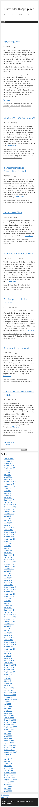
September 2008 (10, 727)
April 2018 (8, 477)
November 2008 (10, 722)
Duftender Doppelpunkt (19, 9)
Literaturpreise (25, 287)
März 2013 (8, 608)
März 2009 (8, 713)
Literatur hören (8, 379)
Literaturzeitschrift (9, 336)
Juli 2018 (7, 470)
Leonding (6, 153)
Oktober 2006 (9, 777)
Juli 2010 (7, 676)
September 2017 (10, 486)
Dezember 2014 (10, 559)
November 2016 (10, 507)
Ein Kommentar (27, 202)
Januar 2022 (9, 459)
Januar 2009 (9, 718)
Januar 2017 (8, 502)
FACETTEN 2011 (11, 42)
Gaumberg (28, 151)
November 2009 (10, 695)
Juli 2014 (7, 571)
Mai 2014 (7, 576)
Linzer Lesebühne (12, 212)
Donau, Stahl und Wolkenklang (19, 118)
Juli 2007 (7, 757)
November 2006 (10, 775)
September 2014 (10, 566)
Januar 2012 (8, 640)
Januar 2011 (8, 663)
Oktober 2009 (9, 697)
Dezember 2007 (10, 745)
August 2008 (9, 729)
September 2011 (10, 649)
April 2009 (8, 711)
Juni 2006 (8, 786)
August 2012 (9, 624)
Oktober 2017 (9, 484)
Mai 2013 (7, 603)
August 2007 (9, 754)
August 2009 (9, 702)
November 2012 (10, 617)
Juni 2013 (7, 601)
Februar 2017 (9, 500)
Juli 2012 (7, 626)
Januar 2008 (9, 743)
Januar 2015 (8, 557)
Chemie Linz (17, 149)
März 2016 (8, 525)
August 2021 (9, 463)
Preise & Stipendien (10, 285)
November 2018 (10, 466)
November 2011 (10, 644)
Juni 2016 (7, 518)
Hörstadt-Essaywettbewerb (18, 253)
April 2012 (8, 633)
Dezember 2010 (10, 665)
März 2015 (8, 553)
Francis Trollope (18, 151)
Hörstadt (20, 285)
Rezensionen (7, 149)
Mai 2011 (7, 653)
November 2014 (10, 562)
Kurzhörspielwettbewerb (16, 348)
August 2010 (9, 674)
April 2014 (8, 578)
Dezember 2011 (10, 642)
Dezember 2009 (10, 692)
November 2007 (10, 747)
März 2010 (8, 686)
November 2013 (10, 589)
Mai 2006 (7, 789)
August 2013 (9, 596)
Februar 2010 (9, 688)
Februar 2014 (9, 582)
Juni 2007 (8, 759)
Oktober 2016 (9, 509)
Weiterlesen (7, 100)
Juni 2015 (7, 546)
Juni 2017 (7, 491)
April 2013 (8, 605)
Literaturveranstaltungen (11, 200)
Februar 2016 (9, 527)
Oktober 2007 (9, 750)
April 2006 (8, 791)
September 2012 (10, 621)
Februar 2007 (9, 768)
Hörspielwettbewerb (21, 379)
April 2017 (8, 495)
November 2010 (10, 667)
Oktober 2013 (9, 592)
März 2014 (8, 580)
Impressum (5, 795)
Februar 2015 (9, 555)
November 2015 (10, 534)
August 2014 (9, 569)
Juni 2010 (7, 679)
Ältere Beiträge (8, 442)
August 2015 (9, 541)
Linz (31, 104)
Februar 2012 (9, 637)
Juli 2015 (7, 544)
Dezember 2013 (10, 587)
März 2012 (8, 635)
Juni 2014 (7, 573)
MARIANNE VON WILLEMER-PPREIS (15, 433)
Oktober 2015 (9, 537)
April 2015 (8, 550)
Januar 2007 (9, 770)
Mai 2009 (7, 708)
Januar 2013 (8, 612)
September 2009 (10, 699)
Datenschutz (5, 797)
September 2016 (10, 511)
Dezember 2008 (10, 720)
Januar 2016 (8, 530)
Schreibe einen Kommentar (12, 158)
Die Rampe (26, 334)
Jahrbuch (26, 104)
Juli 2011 (7, 651)
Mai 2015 (7, 548)
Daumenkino (25, 200)
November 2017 (10, 482)
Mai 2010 (7, 681)
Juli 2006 (7, 784)
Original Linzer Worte (17, 241)
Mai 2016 (7, 521)
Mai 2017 (7, 493)
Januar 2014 (8, 585)
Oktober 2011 (9, 647)
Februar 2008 (9, 741)
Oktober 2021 (9, 461)
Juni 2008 (8, 731)
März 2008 (8, 738)
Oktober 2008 (9, 724)
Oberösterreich (15, 106)
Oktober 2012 (9, 619)
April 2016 (8, 523)
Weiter (9, 444)
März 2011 (8, 658)
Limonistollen (25, 153)
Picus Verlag (14, 156)
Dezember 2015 (10, 532)
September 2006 (10, 779)
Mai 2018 (7, 475)
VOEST (30, 156)
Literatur (6, 106)
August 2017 (9, 489)
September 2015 (10, 539)
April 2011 (7, 656)
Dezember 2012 (10, 614)
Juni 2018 (7, 472)
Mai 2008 (7, 734)
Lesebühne (24, 239)
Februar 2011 (9, 660)
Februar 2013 (9, 610)
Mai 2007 (7, 761)
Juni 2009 (8, 706)
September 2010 (10, 672)
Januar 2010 (8, 690)
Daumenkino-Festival (10, 202)
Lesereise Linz (15, 153)
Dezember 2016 (10, 504)
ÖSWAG (6, 156)
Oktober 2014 (9, 564)
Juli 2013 (7, 598)
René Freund (23, 156)
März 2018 (8, 479)
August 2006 (9, 782)
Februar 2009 (9, 715)
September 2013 (10, 594)
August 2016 (9, 514)
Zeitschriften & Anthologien (12, 104)
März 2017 (8, 498)
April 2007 (8, 763)
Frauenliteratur (22, 430)
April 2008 (8, 736)
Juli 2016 (7, 516)
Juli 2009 (7, 704)
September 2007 (10, 752)
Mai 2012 (7, 631)
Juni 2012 (7, 628)
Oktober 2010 (9, 669)
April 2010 (8, 683)
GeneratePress (7, 803)
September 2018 (10, 468)
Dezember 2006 (10, 773)
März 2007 (8, 766)
